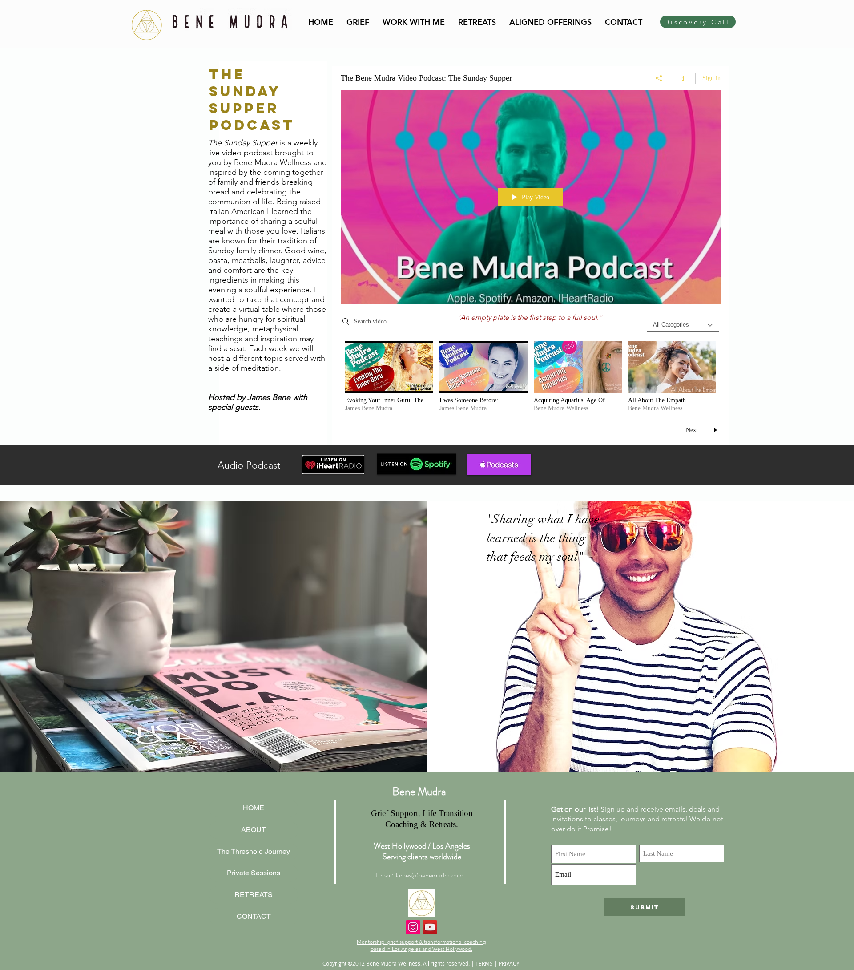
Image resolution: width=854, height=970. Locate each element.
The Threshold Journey (253, 851)
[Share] (659, 78)
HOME (253, 808)
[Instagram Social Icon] (413, 927)
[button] (413, 22)
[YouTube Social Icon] (430, 927)
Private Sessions (253, 873)
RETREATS (253, 894)
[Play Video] (389, 377)
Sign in (711, 78)
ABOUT (253, 829)
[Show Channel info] (683, 78)
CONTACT (254, 916)
